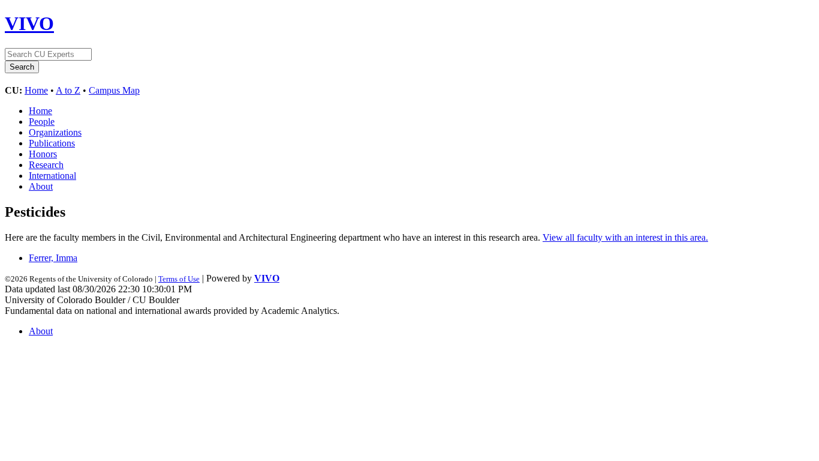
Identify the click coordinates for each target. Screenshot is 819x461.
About (41, 186)
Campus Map (114, 90)
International (52, 175)
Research (46, 165)
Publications (52, 143)
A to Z (68, 90)
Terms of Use (179, 278)
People (42, 121)
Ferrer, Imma (53, 258)
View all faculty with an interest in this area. (625, 237)
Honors (43, 154)
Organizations (55, 132)
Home (36, 90)
